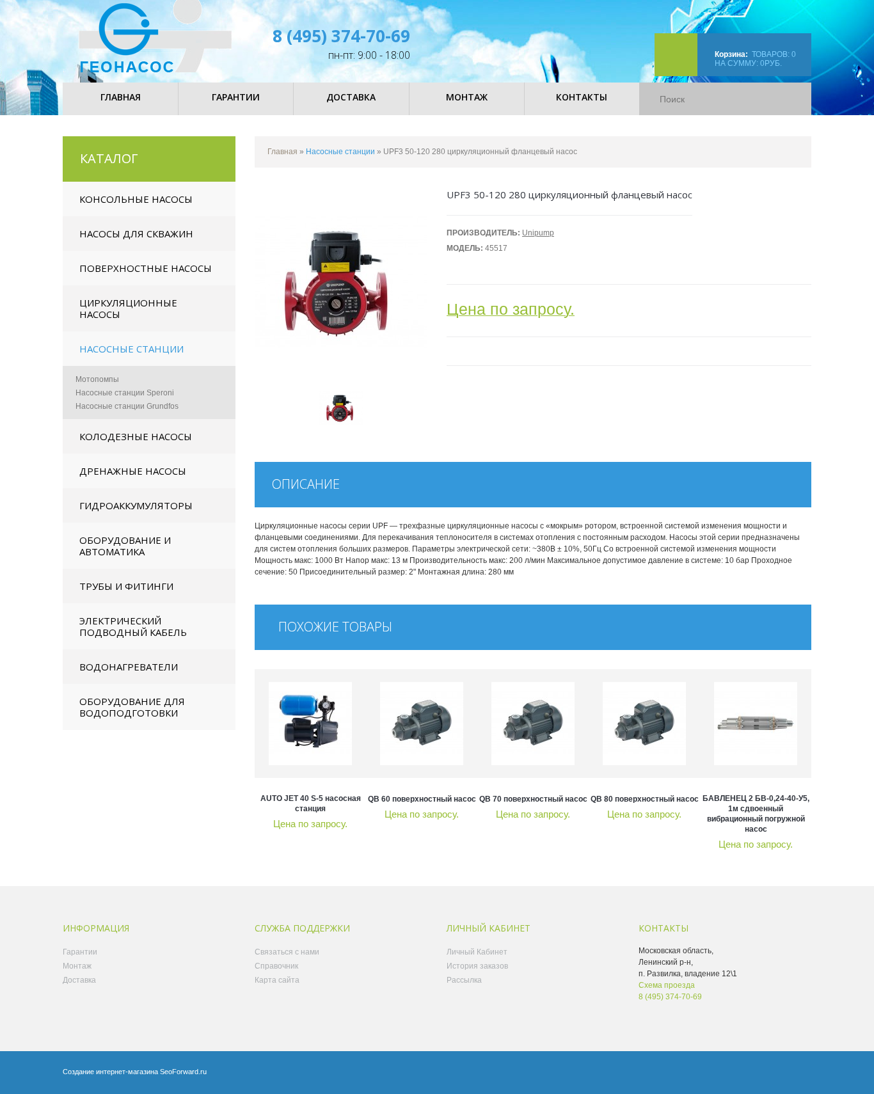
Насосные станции (131, 348)
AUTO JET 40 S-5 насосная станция (310, 803)
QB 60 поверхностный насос (422, 799)
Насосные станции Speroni (124, 392)
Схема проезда (667, 985)
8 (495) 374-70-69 (341, 35)
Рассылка (464, 980)
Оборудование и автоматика (125, 546)
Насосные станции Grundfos (127, 406)
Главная (282, 151)
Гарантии (80, 951)
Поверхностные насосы (145, 268)
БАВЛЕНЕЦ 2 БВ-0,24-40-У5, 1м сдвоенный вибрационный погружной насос (756, 814)
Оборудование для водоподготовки (132, 707)
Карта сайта (277, 980)
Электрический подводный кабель (133, 626)
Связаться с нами (287, 951)
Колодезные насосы (135, 436)
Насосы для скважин (136, 233)
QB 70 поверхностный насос (533, 799)
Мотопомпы (97, 379)
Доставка (79, 980)
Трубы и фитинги (126, 586)
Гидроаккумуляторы (136, 505)
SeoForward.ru (183, 1071)
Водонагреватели (128, 666)
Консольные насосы (136, 199)
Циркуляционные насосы (128, 308)
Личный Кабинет (477, 951)
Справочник (276, 966)
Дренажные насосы (132, 470)
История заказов (477, 966)
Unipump (538, 232)
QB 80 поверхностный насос (645, 799)
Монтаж (77, 966)
